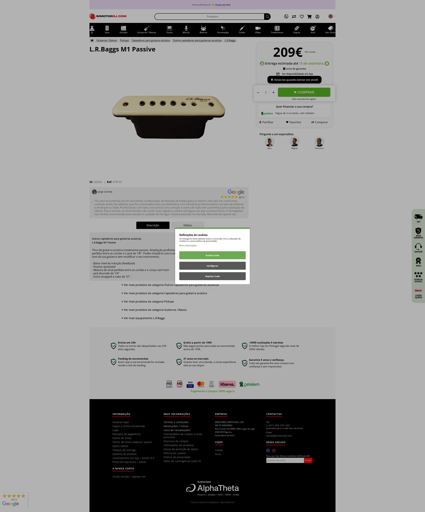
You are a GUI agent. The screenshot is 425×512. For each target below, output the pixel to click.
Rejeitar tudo (212, 276)
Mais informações (188, 245)
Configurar (212, 265)
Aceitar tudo (212, 255)
